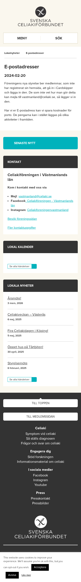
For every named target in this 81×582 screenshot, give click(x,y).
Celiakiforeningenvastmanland (47, 210)
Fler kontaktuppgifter (22, 227)
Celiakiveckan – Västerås (26, 314)
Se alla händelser (19, 266)
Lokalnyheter (12, 53)
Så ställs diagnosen (40, 438)
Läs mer (26, 575)
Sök (58, 38)
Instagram (40, 480)
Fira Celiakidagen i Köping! (28, 331)
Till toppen (40, 403)
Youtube (40, 485)
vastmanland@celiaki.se (35, 196)
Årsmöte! (14, 298)
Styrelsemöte (17, 363)
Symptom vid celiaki (40, 434)
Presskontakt (40, 498)
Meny (22, 38)
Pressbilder (40, 503)
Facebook (40, 475)
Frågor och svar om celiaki (40, 443)
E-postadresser (35, 53)
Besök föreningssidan (22, 218)
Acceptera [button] (40, 567)
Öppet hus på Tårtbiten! (25, 347)
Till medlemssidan (40, 416)
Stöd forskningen (40, 457)
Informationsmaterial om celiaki (40, 462)
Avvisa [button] (12, 575)
